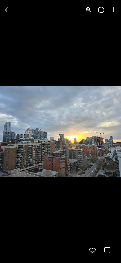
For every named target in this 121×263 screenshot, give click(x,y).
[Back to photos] (7, 9)
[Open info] (101, 10)
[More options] (113, 10)
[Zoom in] (89, 10)
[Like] (92, 250)
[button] (17, 131)
